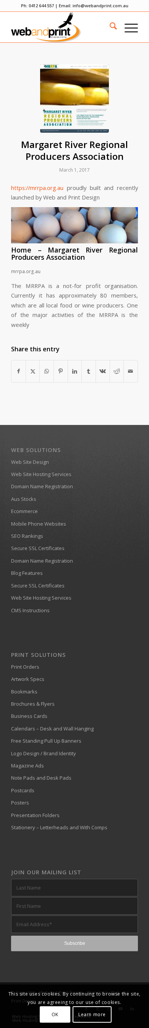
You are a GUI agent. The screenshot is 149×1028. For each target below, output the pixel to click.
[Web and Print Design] (61, 27)
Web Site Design (30, 461)
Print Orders (25, 666)
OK (55, 1014)
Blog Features (27, 573)
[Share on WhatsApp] (46, 371)
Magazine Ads (27, 765)
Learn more (92, 1014)
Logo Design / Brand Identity (43, 753)
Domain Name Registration (42, 486)
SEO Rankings (27, 536)
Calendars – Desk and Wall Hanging (52, 728)
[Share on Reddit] (117, 371)
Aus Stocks (23, 498)
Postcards (22, 790)
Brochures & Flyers (33, 703)
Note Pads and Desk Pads (41, 777)
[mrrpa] (74, 98)
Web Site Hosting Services (41, 474)
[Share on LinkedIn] (75, 371)
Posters (20, 802)
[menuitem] (109, 27)
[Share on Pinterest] (61, 371)
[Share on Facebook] (18, 371)
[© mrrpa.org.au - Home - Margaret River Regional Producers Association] (74, 241)
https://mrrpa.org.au (37, 187)
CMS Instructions (30, 610)
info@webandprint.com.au (100, 5)
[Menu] (127, 27)
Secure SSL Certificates (38, 548)
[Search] (109, 27)
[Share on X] (33, 371)
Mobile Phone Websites (38, 523)
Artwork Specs (27, 679)
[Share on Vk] (103, 371)
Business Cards (29, 716)
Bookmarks (24, 691)
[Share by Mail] (131, 371)
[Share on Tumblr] (89, 371)
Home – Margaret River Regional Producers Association (74, 253)
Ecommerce (24, 511)
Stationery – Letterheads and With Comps (59, 827)
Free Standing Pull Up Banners (46, 740)
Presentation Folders (35, 815)
